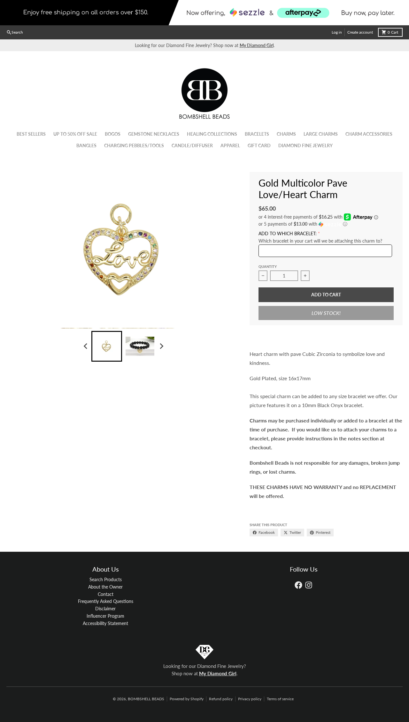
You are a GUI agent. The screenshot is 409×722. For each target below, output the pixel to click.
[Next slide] (161, 346)
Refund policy (221, 698)
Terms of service (280, 698)
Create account (360, 32)
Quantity (268, 266)
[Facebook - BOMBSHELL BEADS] (298, 585)
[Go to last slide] (85, 346)
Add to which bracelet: (288, 233)
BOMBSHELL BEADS (146, 698)
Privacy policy (249, 698)
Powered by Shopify (187, 698)
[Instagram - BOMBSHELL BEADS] (309, 585)
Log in (337, 32)
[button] (326, 224)
